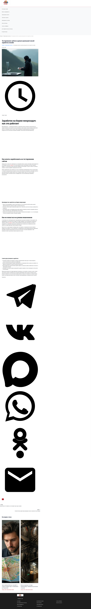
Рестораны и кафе (39, 606)
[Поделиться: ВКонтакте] (20, 350)
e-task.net (11, 165)
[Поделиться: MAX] (20, 387)
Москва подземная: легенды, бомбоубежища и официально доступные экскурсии (29, 587)
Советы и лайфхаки (5, 26)
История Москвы (4, 31)
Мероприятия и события (6, 20)
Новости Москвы (4, 23)
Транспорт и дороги (5, 17)
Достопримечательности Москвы (22, 602)
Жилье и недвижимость (5, 11)
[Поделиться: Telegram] (20, 313)
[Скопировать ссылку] (3, 499)
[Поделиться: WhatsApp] (20, 424)
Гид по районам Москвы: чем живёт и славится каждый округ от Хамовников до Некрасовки (10, 587)
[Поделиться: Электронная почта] (20, 497)
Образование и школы (5, 14)
